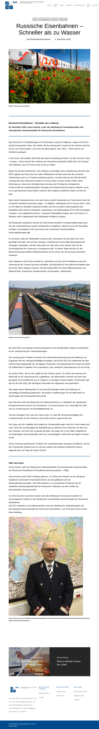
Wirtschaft (63, 19)
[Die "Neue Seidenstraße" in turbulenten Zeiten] (29, 661)
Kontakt (76, 700)
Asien (35, 19)
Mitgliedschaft (79, 696)
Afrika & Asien (44, 693)
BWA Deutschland (80, 692)
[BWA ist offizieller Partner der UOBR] (70, 661)
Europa (41, 697)
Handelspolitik (44, 19)
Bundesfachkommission (40, 39)
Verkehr (54, 19)
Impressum (60, 696)
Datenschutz (61, 692)
